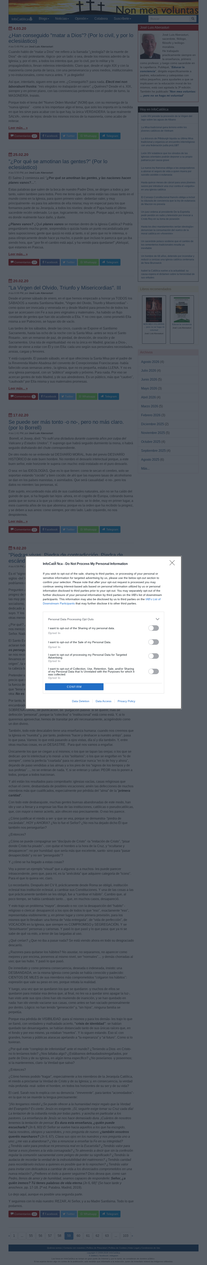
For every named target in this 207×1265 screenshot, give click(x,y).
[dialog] (103, 632)
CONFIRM (74, 686)
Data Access (103, 701)
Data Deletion (80, 701)
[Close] (173, 564)
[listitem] (103, 619)
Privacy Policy (126, 701)
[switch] (153, 628)
